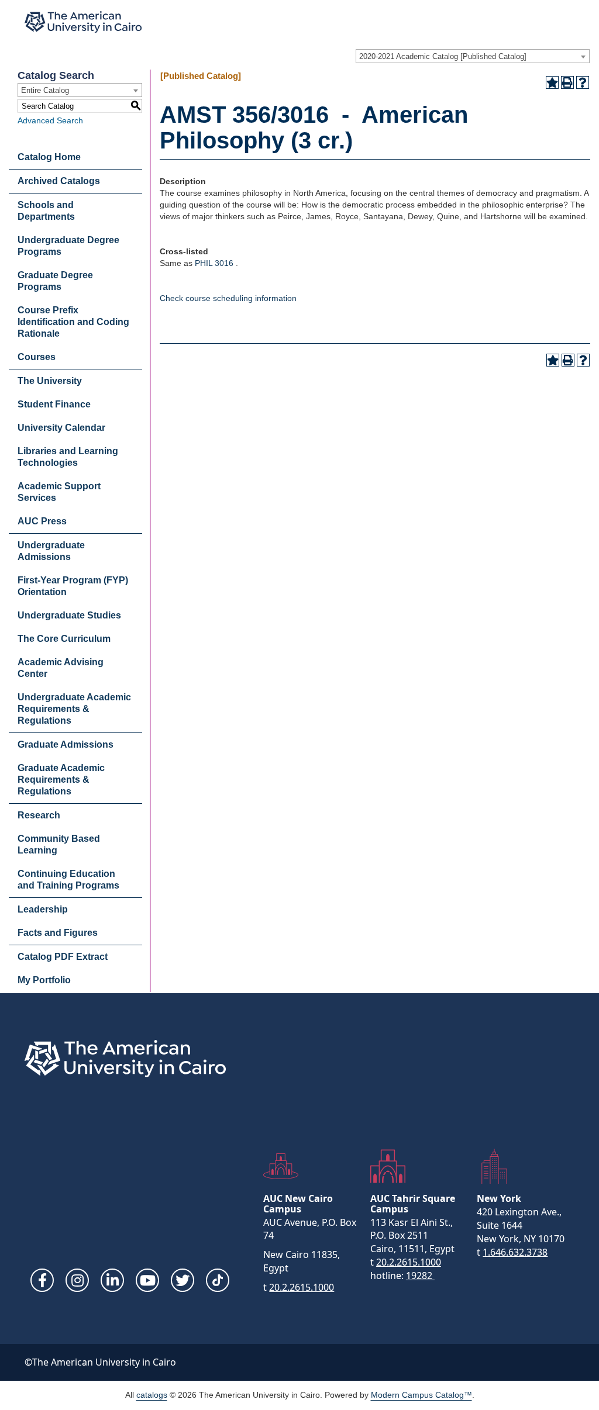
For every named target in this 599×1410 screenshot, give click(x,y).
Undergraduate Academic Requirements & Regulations (74, 708)
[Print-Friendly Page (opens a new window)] (567, 82)
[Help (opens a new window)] (582, 82)
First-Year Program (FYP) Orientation (73, 586)
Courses (37, 357)
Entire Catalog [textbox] (45, 90)
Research (39, 815)
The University (50, 381)
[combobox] (473, 56)
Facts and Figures (58, 933)
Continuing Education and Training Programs (68, 879)
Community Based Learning (59, 844)
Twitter (182, 1280)
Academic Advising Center (61, 668)
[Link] (217, 1280)
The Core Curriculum (64, 639)
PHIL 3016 (214, 263)
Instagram (77, 1280)
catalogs (151, 1394)
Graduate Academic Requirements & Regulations (61, 779)
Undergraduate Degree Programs (68, 246)
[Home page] (83, 22)
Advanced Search (50, 120)
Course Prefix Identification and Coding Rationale (73, 321)
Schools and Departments (46, 211)
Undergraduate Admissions (51, 551)
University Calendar (61, 428)
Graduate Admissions (65, 744)
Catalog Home (49, 157)
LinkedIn (112, 1280)
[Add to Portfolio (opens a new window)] (552, 82)
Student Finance (54, 404)
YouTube (147, 1280)
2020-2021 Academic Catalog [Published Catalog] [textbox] (442, 56)
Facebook (42, 1280)
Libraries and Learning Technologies (68, 457)
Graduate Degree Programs (55, 281)
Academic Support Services (59, 492)
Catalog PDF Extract (63, 957)
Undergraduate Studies (69, 615)
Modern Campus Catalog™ (421, 1394)
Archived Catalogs (59, 181)
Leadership (43, 909)
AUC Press (42, 521)
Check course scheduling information (228, 298)
